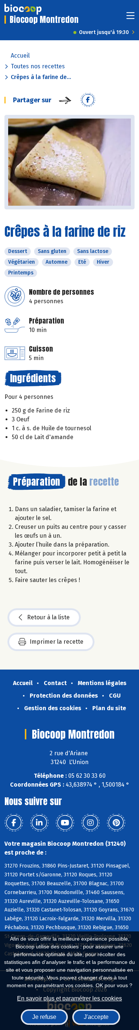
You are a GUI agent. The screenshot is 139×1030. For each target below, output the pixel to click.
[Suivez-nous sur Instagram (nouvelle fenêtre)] (90, 823)
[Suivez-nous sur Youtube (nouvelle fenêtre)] (65, 823)
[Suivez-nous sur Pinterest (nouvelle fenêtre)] (116, 823)
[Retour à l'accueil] (23, 9)
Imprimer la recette (56, 641)
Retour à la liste (48, 617)
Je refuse (44, 1017)
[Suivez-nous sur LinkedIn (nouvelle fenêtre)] (39, 823)
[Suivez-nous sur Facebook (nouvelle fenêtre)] (13, 823)
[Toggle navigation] (130, 18)
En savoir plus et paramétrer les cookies (69, 998)
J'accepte (96, 1017)
